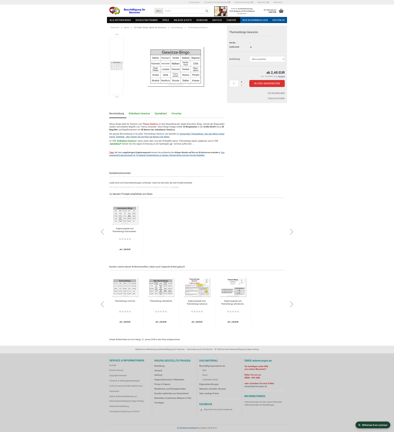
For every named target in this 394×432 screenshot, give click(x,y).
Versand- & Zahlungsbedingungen (124, 381)
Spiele (165, 20)
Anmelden (174, 187)
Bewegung (202, 20)
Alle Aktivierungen (120, 20)
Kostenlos (279, 20)
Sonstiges (159, 403)
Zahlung (158, 375)
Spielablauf (161, 113)
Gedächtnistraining (146, 20)
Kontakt (112, 365)
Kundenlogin (194, 2)
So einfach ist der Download (216, 2)
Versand (158, 370)
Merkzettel (277, 2)
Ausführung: (234, 59)
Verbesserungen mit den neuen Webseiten (263, 402)
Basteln (217, 20)
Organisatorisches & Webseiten (169, 379)
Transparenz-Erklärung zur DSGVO (124, 411)
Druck (205, 375)
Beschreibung (116, 113)
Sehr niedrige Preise (209, 393)
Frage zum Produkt (276, 98)
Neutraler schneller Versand (212, 389)
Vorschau (176, 113)
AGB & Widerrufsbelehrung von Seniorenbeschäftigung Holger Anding (126, 398)
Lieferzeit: (234, 47)
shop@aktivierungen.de (255, 386)
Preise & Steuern (162, 384)
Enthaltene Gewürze (139, 113)
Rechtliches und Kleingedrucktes (170, 389)
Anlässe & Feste (183, 20)
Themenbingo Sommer (125, 301)
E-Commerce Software (187, 428)
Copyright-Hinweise (118, 375)
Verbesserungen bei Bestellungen (259, 405)
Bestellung (159, 366)
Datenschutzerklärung (119, 406)
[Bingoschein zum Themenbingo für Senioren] (175, 66)
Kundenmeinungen (243, 2)
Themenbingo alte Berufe (161, 301)
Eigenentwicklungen (209, 384)
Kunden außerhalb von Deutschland (171, 393)
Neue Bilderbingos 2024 (255, 20)
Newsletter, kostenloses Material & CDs (172, 398)
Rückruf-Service (116, 370)
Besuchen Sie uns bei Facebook (218, 409)
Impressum (114, 391)
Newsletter (262, 2)
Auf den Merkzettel (276, 93)
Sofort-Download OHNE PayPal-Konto (126, 386)
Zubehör (231, 20)
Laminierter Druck (210, 379)
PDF (204, 370)
